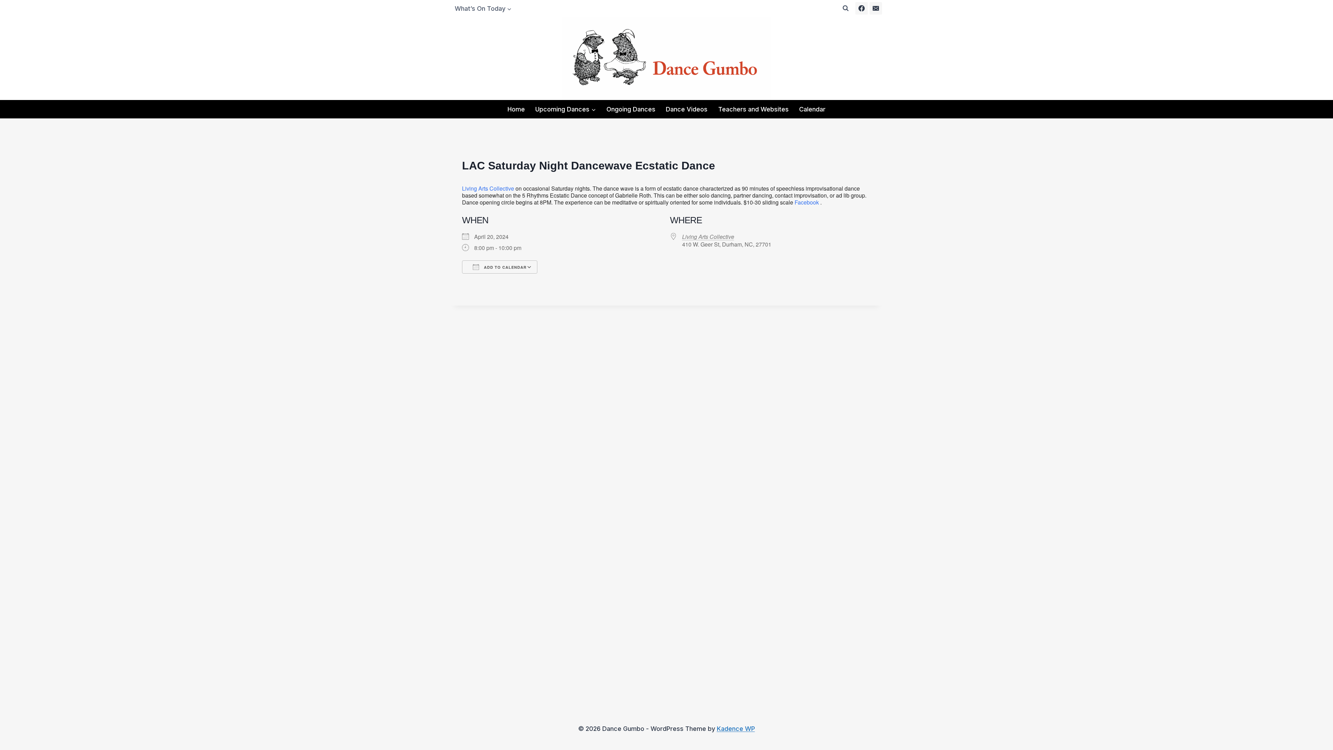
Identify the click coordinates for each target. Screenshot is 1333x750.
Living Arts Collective (488, 188)
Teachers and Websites (753, 109)
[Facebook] (861, 8)
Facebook (807, 202)
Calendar (812, 109)
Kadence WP (736, 728)
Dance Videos (686, 109)
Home (516, 109)
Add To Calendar (505, 267)
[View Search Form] (845, 8)
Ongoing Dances (630, 109)
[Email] (876, 8)
